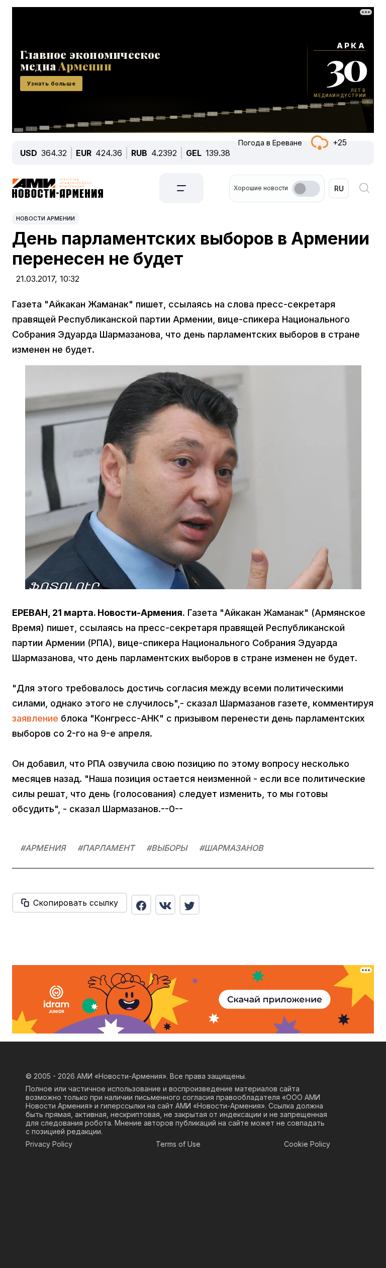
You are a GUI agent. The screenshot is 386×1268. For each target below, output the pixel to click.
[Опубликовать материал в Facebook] (141, 905)
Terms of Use (178, 1144)
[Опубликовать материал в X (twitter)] (189, 905)
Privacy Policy (49, 1144)
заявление (35, 718)
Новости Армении (45, 218)
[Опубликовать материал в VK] (165, 905)
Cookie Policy (307, 1144)
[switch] (306, 189)
